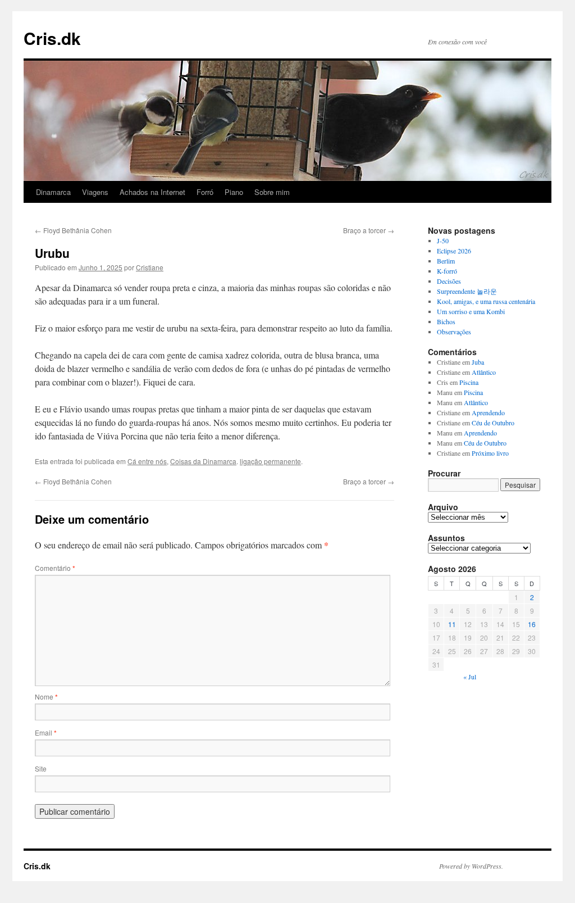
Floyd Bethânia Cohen (73, 230)
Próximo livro (490, 452)
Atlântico (484, 371)
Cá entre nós (147, 461)
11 (452, 624)
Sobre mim (272, 192)
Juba (478, 361)
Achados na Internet (152, 192)
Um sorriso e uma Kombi (471, 311)
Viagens (95, 192)
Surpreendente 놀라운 (467, 291)
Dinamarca (53, 192)
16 (532, 624)
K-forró (447, 270)
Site (41, 768)
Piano (234, 192)
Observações (454, 331)
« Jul (469, 676)
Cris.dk (52, 38)
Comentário (55, 568)
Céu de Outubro (493, 422)
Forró (205, 192)
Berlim (446, 260)
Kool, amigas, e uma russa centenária (486, 301)
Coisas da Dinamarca (203, 461)
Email (46, 732)
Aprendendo (488, 412)
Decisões (449, 280)
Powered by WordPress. (471, 865)
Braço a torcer (368, 230)
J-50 (443, 240)
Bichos (446, 321)
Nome (46, 696)
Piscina (468, 382)
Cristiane (149, 267)
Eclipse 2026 (454, 250)
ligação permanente (270, 461)
